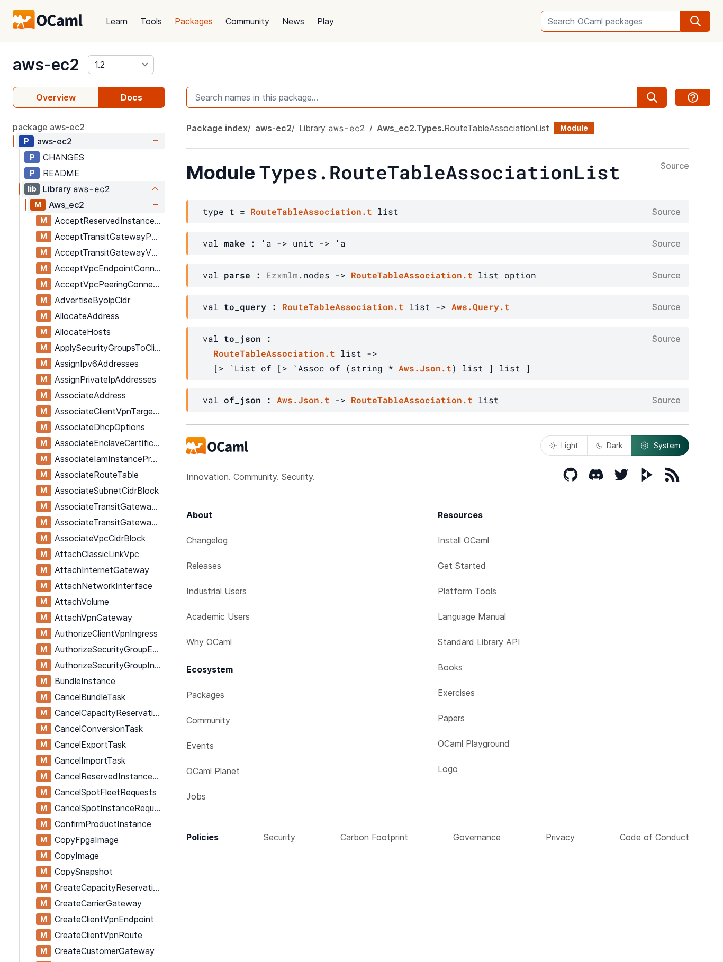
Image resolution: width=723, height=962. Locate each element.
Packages (194, 21)
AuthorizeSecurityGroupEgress (110, 649)
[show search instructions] (692, 97)
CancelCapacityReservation (109, 712)
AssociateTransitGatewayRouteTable (110, 522)
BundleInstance (85, 681)
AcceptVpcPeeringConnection (110, 284)
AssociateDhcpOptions (100, 427)
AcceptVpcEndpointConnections (110, 268)
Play (325, 21)
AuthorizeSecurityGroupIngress (110, 665)
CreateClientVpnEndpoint (104, 919)
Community (247, 21)
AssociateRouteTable (97, 474)
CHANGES (63, 157)
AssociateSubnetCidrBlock (107, 490)
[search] (695, 21)
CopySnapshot (84, 871)
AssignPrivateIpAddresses (105, 379)
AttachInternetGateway (102, 570)
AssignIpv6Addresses (97, 363)
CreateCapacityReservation (109, 887)
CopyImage (77, 855)
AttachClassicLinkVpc (97, 554)
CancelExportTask (90, 744)
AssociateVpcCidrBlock (100, 538)
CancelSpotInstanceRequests (110, 808)
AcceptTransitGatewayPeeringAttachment (110, 236)
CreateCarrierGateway (98, 903)
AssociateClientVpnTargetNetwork (110, 411)
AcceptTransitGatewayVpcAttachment (110, 252)
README (61, 173)
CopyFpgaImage (87, 839)
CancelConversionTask (99, 728)
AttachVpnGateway (93, 617)
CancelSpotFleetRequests (106, 792)
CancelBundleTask (90, 697)
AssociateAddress (90, 395)
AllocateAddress (87, 316)
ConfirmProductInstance (103, 824)
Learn (117, 21)
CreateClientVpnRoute (98, 935)
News (293, 21)
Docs (131, 97)
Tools (151, 21)
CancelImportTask (90, 760)
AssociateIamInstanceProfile (110, 458)
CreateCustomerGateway (105, 951)
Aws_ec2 (66, 204)
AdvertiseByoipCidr (92, 300)
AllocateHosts (83, 331)
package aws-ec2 (49, 127)
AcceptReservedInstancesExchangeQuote (110, 220)
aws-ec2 (46, 64)
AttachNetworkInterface (103, 585)
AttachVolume (82, 601)
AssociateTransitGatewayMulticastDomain (110, 506)
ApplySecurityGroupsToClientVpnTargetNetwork (110, 347)
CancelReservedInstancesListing (110, 776)
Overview (56, 97)
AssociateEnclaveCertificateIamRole (110, 443)
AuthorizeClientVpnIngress (106, 633)
